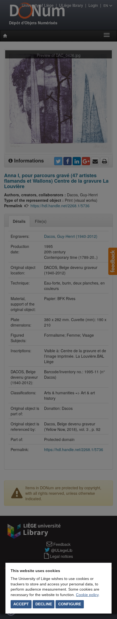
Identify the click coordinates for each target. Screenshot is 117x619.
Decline (43, 604)
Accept (21, 604)
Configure (69, 604)
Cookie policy (87, 595)
